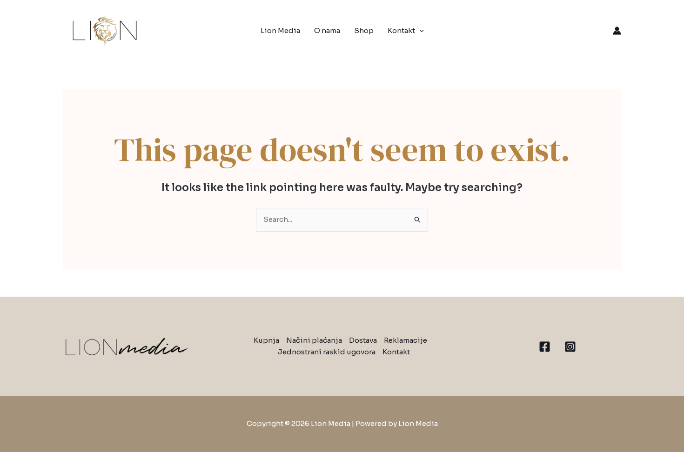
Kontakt (401, 30)
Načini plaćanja (314, 340)
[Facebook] (544, 346)
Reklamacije (405, 340)
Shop (364, 30)
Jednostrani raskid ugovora (327, 351)
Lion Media (280, 30)
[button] (419, 30)
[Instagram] (570, 346)
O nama (327, 30)
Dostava (363, 340)
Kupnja (266, 340)
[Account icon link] (617, 31)
